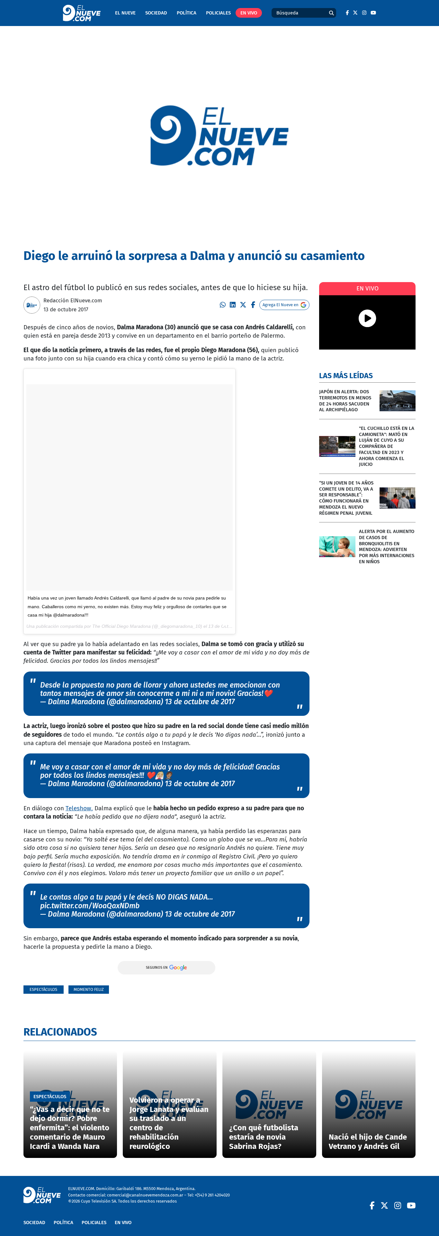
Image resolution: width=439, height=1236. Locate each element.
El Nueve (125, 13)
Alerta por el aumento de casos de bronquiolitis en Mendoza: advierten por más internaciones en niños (386, 547)
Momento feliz (89, 989)
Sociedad (156, 13)
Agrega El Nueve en (281, 304)
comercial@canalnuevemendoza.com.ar (145, 1195)
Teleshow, (79, 808)
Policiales (218, 13)
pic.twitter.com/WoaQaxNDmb (89, 906)
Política (186, 13)
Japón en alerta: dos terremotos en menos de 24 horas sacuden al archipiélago (345, 401)
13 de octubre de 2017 (200, 702)
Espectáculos (43, 989)
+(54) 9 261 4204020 (212, 1195)
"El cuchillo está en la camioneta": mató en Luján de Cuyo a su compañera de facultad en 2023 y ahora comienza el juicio (386, 446)
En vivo (248, 13)
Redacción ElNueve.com (72, 300)
